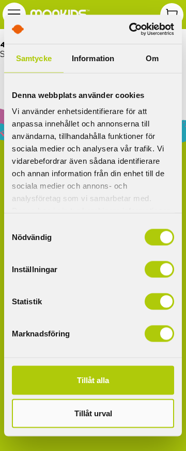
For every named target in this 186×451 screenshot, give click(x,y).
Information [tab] (93, 57)
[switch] (159, 269)
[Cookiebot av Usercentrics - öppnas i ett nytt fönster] (131, 29)
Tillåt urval (93, 412)
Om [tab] (152, 57)
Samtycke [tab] (34, 57)
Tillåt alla (93, 379)
